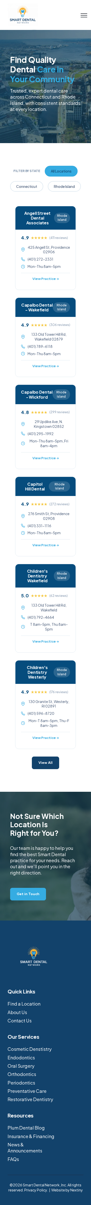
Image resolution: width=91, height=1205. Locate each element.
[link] (23, 14)
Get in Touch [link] (28, 894)
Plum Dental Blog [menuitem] (26, 1128)
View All (45, 763)
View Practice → (45, 279)
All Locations (61, 171)
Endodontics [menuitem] (21, 1057)
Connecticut (26, 186)
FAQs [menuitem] (13, 1159)
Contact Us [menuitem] (20, 1020)
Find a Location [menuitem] (24, 1004)
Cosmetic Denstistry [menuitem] (30, 1049)
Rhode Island (64, 186)
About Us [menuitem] (17, 1012)
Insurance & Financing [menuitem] (31, 1136)
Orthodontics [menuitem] (22, 1074)
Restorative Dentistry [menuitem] (30, 1099)
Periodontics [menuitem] (21, 1083)
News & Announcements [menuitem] (25, 1147)
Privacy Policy (35, 1190)
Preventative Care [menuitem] (27, 1091)
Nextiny (76, 1190)
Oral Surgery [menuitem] (21, 1066)
